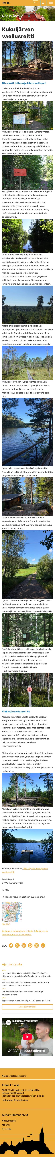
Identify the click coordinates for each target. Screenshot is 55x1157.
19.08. (4, 970)
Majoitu (6, 1125)
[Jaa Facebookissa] (11, 946)
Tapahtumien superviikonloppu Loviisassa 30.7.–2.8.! (27, 1001)
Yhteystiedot (9, 1120)
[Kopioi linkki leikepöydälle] (43, 946)
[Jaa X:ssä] (17, 946)
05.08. (4, 979)
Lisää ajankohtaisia (27, 1007)
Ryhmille (6, 1129)
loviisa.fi (6, 924)
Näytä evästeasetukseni (14, 1076)
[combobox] (35, 2)
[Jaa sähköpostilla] (36, 946)
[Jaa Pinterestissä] (30, 946)
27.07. (4, 989)
